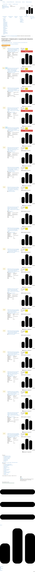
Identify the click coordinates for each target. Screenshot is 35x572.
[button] (27, 67)
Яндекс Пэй (5, 466)
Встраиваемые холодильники (5, 22)
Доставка (10, 4)
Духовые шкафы (4, 19)
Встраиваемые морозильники (5, 24)
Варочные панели (4, 21)
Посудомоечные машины (10, 17)
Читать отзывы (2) (10, 91)
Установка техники (15, 4)
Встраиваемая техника (5, 17)
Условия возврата (6, 465)
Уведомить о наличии (26, 150)
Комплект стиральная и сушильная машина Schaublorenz (22, 20)
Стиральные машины (16, 17)
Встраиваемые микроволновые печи (5, 33)
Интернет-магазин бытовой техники (6, 35)
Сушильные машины (21, 17)
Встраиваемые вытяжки (5, 31)
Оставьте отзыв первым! (11, 51)
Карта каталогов (4, 462)
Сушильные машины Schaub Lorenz (7, 42)
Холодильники (26, 16)
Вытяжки (5, 461)
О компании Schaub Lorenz (7, 464)
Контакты (5, 468)
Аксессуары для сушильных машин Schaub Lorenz (20, 42)
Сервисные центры (6, 467)
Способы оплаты (5, 4)
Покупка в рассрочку (7, 469)
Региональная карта (15, 462)
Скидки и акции (6, 474)
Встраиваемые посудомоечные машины (5, 26)
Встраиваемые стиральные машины (5, 29)
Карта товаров (9, 462)
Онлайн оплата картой (7, 471)
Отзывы (5, 473)
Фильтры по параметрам (6, 45)
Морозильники (32, 16)
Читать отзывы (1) (10, 211)
